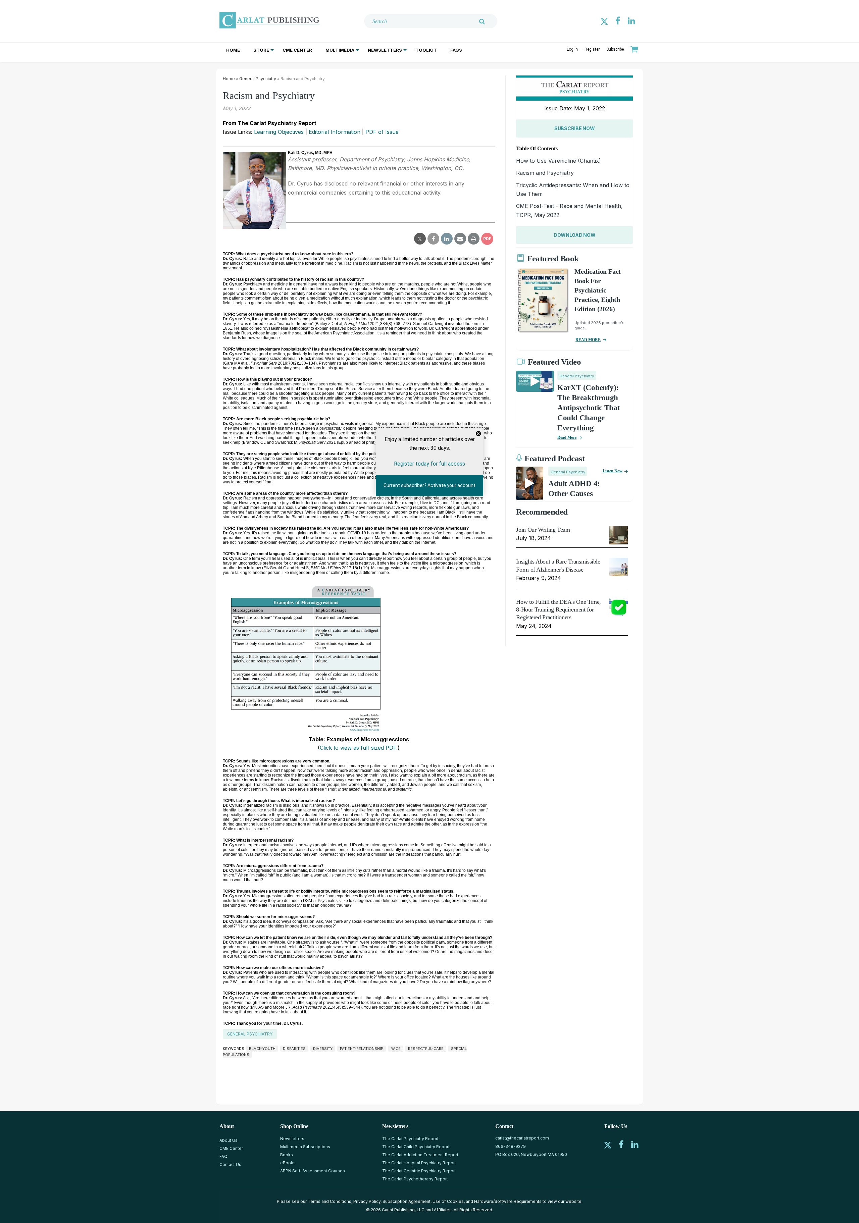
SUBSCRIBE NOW (574, 128)
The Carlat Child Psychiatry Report (416, 1146)
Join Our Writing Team (543, 529)
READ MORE (588, 340)
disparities (294, 1048)
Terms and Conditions (329, 1201)
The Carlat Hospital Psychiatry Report (419, 1162)
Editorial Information (334, 131)
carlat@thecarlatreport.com (522, 1137)
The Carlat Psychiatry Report (410, 1138)
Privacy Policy (367, 1201)
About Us (228, 1140)
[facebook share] (433, 238)
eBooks (288, 1162)
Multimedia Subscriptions (305, 1146)
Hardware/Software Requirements (508, 1201)
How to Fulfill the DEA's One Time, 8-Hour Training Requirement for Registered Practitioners (558, 609)
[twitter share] (420, 238)
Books (286, 1154)
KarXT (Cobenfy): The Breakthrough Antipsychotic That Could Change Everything (588, 407)
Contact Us (230, 1164)
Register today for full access (429, 464)
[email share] (460, 238)
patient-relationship (361, 1048)
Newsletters (385, 50)
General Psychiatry (257, 78)
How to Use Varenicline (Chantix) (558, 160)
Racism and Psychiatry (545, 172)
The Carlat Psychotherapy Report (415, 1178)
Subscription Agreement (407, 1201)
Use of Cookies (448, 1201)
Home (233, 50)
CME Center (297, 50)
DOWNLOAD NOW (575, 235)
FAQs (456, 50)
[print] (473, 238)
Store (261, 50)
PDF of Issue (382, 131)
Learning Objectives (279, 131)
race (396, 1048)
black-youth (262, 1048)
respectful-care (426, 1048)
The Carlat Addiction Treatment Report (420, 1154)
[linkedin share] (447, 238)
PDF (487, 238)
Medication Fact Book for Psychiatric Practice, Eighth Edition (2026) (597, 290)
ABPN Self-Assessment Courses (312, 1170)
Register (592, 49)
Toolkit (426, 50)
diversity (323, 1048)
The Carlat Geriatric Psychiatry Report (419, 1170)
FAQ (223, 1156)
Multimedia (339, 50)
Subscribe (615, 49)
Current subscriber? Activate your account (429, 485)
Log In (572, 49)
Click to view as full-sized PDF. (359, 747)
